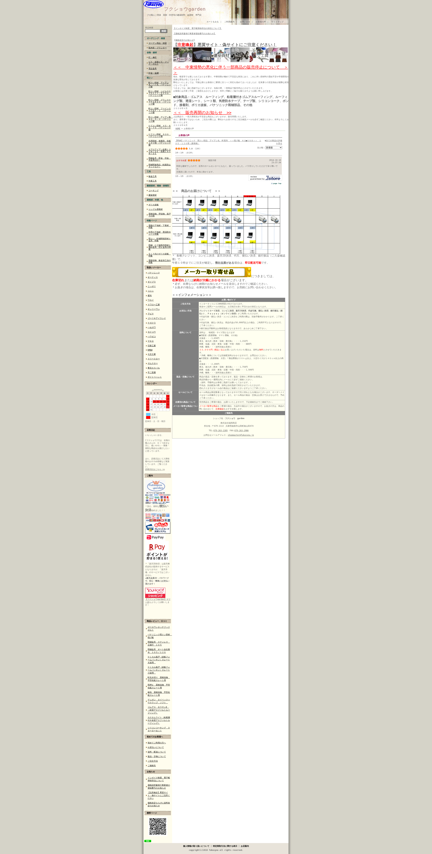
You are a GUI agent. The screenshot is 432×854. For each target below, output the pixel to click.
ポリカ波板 (153, 205)
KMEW (150, 350)
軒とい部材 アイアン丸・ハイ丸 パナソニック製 (159, 85)
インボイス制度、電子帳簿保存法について (159, 779)
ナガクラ (152, 323)
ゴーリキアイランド (157, 318)
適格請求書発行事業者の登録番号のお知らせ (159, 786)
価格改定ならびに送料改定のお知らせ (159, 804)
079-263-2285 (220, 430)
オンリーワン (154, 309)
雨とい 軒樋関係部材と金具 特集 (159, 239)
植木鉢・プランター (157, 48)
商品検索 (149, 27)
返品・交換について (157, 756)
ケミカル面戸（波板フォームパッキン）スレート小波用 (159, 670)
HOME (178, 128)
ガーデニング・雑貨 (156, 38)
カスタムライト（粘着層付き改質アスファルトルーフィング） (159, 720)
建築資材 (152, 195)
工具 (149, 171)
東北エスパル (154, 368)
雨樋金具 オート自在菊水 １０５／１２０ (159, 650)
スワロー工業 (154, 304)
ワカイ (151, 300)
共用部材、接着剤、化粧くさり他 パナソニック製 (159, 143)
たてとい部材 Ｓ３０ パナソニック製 (159, 135)
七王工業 (152, 354)
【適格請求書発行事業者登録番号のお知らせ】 (194, 33)
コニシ (151, 291)
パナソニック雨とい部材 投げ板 (159, 636)
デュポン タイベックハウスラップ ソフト (159, 701)
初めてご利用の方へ (157, 743)
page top (277, 183)
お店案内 (245, 846)
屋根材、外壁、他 (155, 200)
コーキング (153, 190)
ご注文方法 (153, 761)
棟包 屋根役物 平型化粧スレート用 (159, 693)
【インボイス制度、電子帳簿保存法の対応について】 (197, 28)
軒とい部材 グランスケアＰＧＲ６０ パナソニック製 (159, 102)
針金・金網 (153, 73)
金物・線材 (152, 52)
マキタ (151, 341)
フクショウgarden (185, 9)
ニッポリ (152, 286)
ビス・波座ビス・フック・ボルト (158, 63)
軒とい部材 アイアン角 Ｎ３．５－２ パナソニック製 (160, 119)
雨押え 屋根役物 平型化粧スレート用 (159, 686)
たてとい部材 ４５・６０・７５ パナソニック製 (159, 128)
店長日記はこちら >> (155, 469)
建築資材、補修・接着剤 (158, 185)
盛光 (150, 295)
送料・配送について (157, 752)
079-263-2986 (241, 430)
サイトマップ (277, 22)
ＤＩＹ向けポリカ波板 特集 (159, 255)
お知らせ (151, 772)
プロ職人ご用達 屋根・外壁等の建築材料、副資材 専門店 (174, 15)
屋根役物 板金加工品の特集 (159, 261)
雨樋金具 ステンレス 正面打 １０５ (159, 643)
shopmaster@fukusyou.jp (241, 435)
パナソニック (154, 273)
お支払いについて (156, 747)
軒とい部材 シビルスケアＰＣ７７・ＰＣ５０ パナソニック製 (159, 93)
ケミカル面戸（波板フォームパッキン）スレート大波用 (159, 660)
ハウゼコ (152, 336)
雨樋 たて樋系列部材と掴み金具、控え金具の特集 (159, 247)
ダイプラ (152, 282)
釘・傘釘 (152, 57)
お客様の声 (261, 22)
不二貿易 (152, 372)
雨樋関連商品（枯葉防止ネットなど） (159, 166)
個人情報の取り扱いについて (196, 846)
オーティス (153, 277)
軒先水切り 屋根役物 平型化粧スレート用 (159, 679)
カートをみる (213, 22)
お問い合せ (245, 22)
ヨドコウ (152, 332)
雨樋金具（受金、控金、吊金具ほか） (159, 159)
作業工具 (152, 181)
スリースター (154, 359)
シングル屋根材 (155, 209)
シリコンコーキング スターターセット (159, 729)
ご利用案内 (229, 22)
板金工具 (152, 176)
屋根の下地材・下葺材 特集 (159, 226)
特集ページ (152, 220)
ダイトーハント (155, 377)
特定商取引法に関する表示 (225, 846)
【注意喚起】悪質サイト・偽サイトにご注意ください (159, 795)
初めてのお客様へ (155, 737)
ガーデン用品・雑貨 (157, 43)
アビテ (151, 314)
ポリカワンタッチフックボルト (159, 628)
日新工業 (152, 345)
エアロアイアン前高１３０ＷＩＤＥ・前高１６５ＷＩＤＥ (159, 151)
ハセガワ (152, 327)
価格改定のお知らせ (184, 40)
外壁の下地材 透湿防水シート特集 (159, 233)
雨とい (150, 78)
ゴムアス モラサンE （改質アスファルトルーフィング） (159, 710)
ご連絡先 (152, 765)
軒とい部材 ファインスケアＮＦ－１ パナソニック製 (159, 110)
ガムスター (153, 363)
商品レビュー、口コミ (157, 621)
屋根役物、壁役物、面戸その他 (159, 215)
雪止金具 (152, 68)
